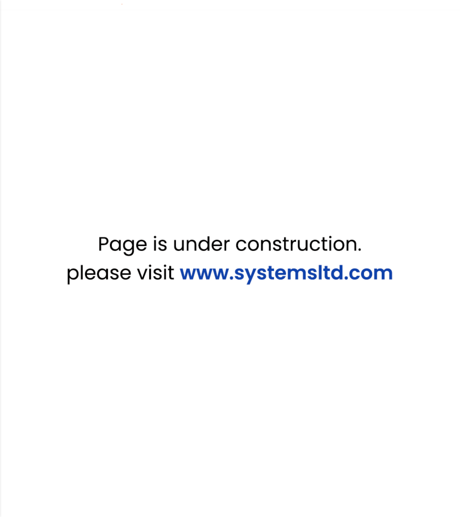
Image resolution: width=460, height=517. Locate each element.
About (204, 5)
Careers (287, 4)
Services (145, 5)
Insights (186, 5)
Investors (306, 4)
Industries (166, 5)
